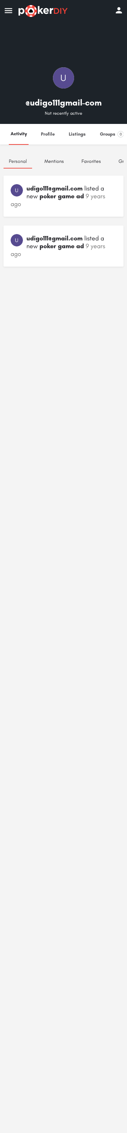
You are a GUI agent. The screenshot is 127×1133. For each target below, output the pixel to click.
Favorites (91, 161)
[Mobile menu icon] (8, 11)
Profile (48, 134)
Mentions (54, 161)
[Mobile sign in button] (118, 10)
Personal (18, 161)
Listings (77, 134)
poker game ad (62, 196)
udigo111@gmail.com (54, 188)
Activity (19, 133)
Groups (111, 134)
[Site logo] (44, 11)
